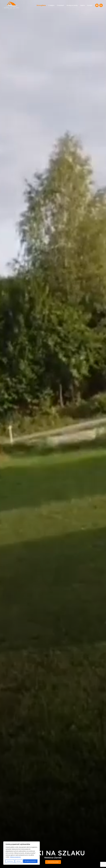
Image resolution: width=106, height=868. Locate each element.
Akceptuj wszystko (30, 861)
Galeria (82, 5)
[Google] (101, 5)
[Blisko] (38, 842)
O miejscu (51, 5)
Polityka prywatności (15, 857)
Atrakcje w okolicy (72, 5)
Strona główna (41, 5)
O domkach (60, 5)
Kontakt (89, 5)
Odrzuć (18, 861)
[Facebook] (97, 5)
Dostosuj (10, 861)
